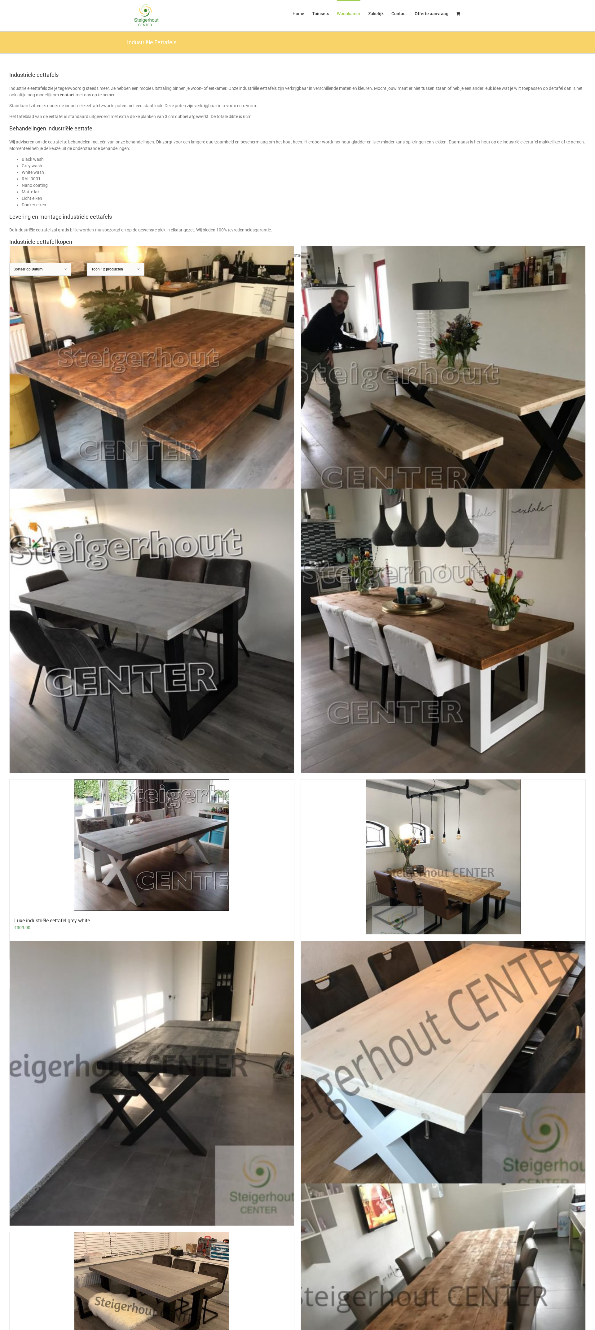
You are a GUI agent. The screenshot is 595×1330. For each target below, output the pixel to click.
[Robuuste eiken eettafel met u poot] (443, 631)
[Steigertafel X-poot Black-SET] (152, 1083)
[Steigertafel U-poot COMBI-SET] (443, 856)
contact (67, 94)
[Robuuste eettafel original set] (443, 388)
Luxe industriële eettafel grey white (52, 921)
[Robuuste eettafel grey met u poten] (152, 631)
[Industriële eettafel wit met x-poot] (443, 1083)
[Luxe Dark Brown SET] (152, 388)
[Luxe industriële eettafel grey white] (152, 845)
